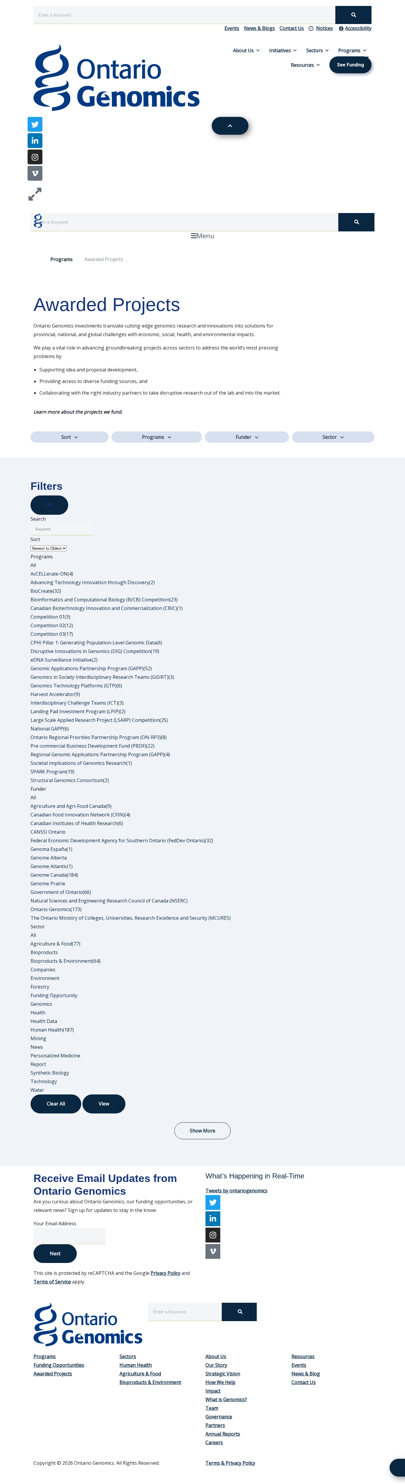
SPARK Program (52, 771)
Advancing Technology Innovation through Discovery (93, 582)
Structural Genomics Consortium (70, 780)
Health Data (44, 1021)
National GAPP (50, 728)
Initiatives (280, 50)
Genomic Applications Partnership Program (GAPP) (91, 668)
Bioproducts (44, 952)
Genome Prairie (48, 883)
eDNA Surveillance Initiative (64, 660)
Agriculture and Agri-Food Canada (71, 806)
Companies (43, 969)
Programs (349, 50)
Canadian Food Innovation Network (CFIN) (80, 814)
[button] (202, 235)
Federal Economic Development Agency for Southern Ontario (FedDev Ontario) (122, 840)
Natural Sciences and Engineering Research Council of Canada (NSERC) (109, 900)
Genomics (41, 1004)
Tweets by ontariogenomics (236, 1190)
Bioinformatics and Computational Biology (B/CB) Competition (104, 599)
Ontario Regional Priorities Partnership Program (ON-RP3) (99, 737)
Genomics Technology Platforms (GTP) (76, 685)
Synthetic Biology (50, 1073)
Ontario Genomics (56, 909)
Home (36, 259)
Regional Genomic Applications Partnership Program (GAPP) (100, 754)
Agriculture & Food (55, 943)
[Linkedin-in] (35, 140)
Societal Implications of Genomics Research (81, 763)
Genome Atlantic (52, 866)
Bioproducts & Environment (66, 961)
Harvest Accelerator (55, 694)
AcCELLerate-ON (52, 574)
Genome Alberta (49, 857)
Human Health (52, 1030)
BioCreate (46, 591)
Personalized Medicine (55, 1055)
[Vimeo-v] (35, 173)
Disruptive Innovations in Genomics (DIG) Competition (95, 651)
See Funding (350, 65)
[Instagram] (35, 157)
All (33, 565)
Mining (38, 1038)
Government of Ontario (61, 892)
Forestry (40, 986)
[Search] (353, 15)
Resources (302, 65)
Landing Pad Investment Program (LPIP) (78, 711)
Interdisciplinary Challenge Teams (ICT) (77, 703)
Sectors (314, 50)
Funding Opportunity (54, 995)
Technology (44, 1081)
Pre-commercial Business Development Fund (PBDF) (92, 746)
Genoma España (51, 849)
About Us (243, 50)
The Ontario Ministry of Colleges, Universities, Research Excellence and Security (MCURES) (131, 918)
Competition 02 (52, 625)
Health (38, 1012)
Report (38, 1064)
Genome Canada (54, 875)
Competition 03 (52, 634)
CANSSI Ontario (48, 832)
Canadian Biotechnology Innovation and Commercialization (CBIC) (107, 608)
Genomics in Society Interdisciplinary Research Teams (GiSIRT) (102, 677)
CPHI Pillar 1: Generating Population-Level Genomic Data (96, 642)
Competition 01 (50, 617)
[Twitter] (212, 1202)
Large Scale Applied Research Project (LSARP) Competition (99, 720)
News (37, 1047)
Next (55, 1253)
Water (37, 1090)
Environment (45, 978)
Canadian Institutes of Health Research (77, 823)
